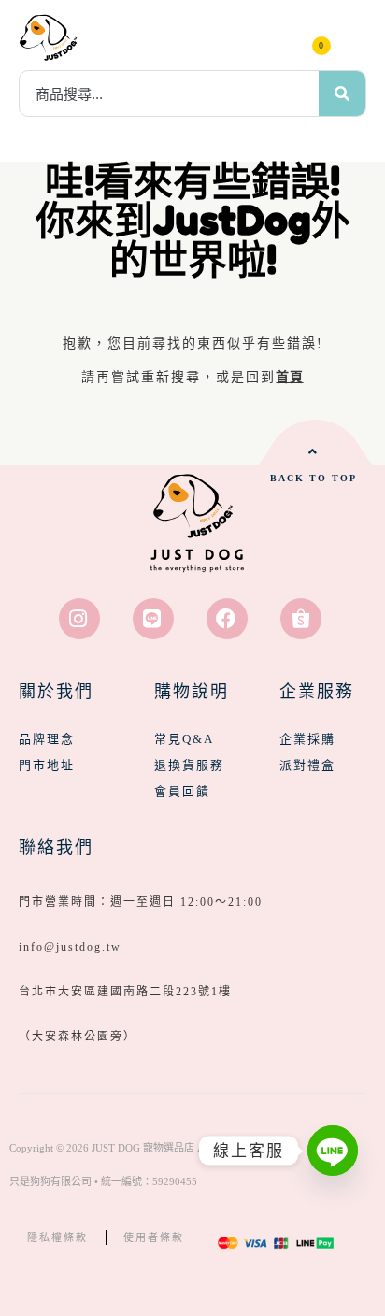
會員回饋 (182, 791)
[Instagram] (79, 618)
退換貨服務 (189, 765)
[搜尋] (342, 93)
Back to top (313, 478)
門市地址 (47, 765)
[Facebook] (227, 618)
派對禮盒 (307, 765)
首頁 (289, 377)
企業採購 (307, 739)
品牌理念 (47, 739)
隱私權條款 (57, 1237)
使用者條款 (153, 1237)
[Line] (153, 618)
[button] (352, 37)
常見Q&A (184, 739)
